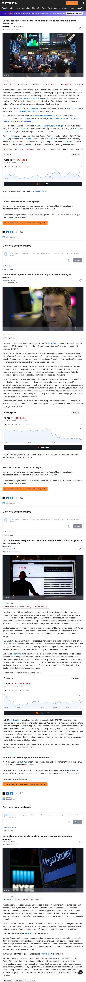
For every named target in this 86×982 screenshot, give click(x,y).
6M (16, 166)
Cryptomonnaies (54, 8)
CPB (11, 141)
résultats (14, 136)
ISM (29, 118)
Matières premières (77, 8)
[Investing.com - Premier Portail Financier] (12, 3)
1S (9, 166)
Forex (44, 8)
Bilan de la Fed (25, 121)
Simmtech (17, 720)
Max (27, 166)
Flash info (36, 8)
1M (12, 166)
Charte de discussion (9, 266)
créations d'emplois (31, 98)
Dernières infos (7, 8)
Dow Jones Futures (34, 108)
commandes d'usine (59, 118)
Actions (65, 8)
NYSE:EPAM (51, 343)
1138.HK (45, 954)
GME (38, 141)
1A (20, 166)
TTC (11, 144)
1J (5, 166)
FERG (53, 139)
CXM (28, 139)
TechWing (17, 654)
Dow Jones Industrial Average (50, 126)
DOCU (67, 141)
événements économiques (44, 116)
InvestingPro (40, 191)
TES (4, 641)
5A (23, 166)
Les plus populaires (23, 8)
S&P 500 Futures (74, 108)
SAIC (5, 139)
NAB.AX (29, 934)
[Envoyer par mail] (21, 231)
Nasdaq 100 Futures (28, 111)
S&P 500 (26, 129)
